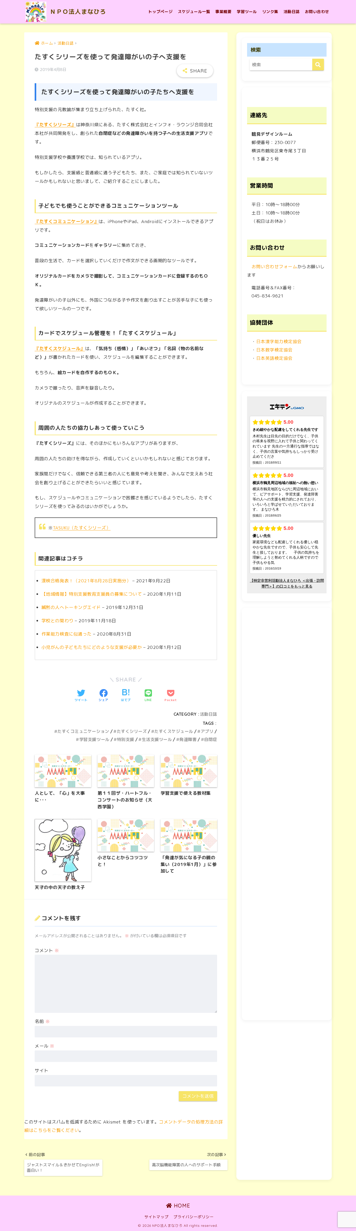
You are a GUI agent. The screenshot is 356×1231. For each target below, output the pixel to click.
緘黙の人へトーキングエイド (71, 607)
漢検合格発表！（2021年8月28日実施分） (86, 581)
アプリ (207, 731)
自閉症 (210, 739)
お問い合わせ (317, 11)
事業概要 (223, 11)
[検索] (318, 64)
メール (44, 1046)
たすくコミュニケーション (83, 731)
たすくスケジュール (173, 731)
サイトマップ (156, 1217)
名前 (42, 1021)
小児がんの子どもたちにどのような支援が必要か (91, 647)
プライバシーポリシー (193, 1217)
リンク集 (270, 11)
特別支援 (125, 739)
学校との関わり (57, 621)
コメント (47, 950)
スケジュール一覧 (194, 11)
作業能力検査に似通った (66, 634)
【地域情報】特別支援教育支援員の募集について (91, 594)
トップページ (160, 11)
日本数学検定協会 (274, 350)
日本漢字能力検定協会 (279, 341)
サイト (41, 1070)
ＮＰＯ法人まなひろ (77, 11)
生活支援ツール (157, 739)
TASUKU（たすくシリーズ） (82, 528)
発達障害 (188, 739)
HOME (181, 1205)
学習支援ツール (94, 739)
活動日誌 (292, 11)
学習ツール (247, 11)
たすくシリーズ (132, 731)
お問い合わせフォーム (274, 267)
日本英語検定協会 (274, 358)
